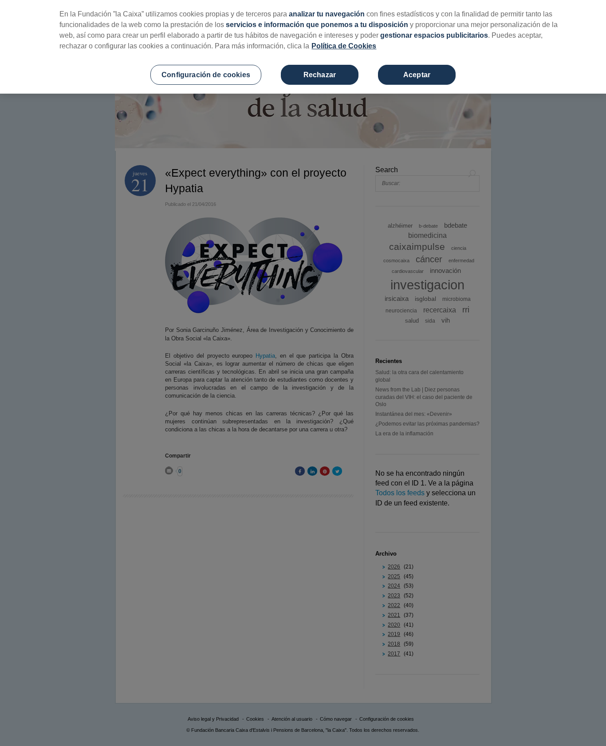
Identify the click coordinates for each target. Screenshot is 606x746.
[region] (303, 47)
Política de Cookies (343, 46)
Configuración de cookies (205, 75)
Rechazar (319, 75)
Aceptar (416, 75)
